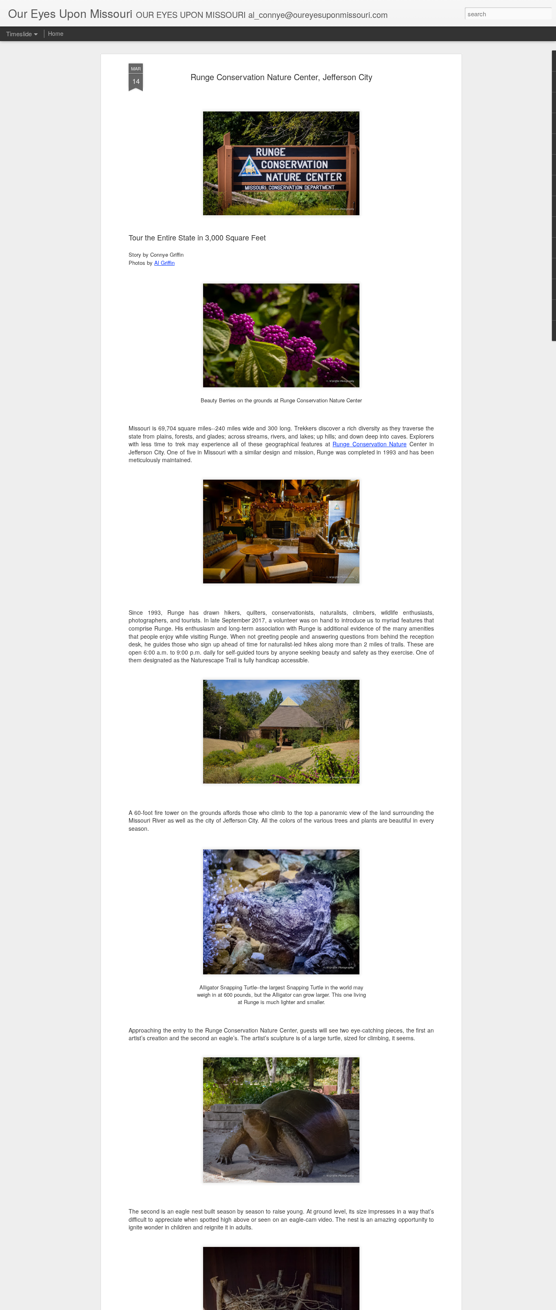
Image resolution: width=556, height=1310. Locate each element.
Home (55, 33)
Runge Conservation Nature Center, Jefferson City (281, 77)
